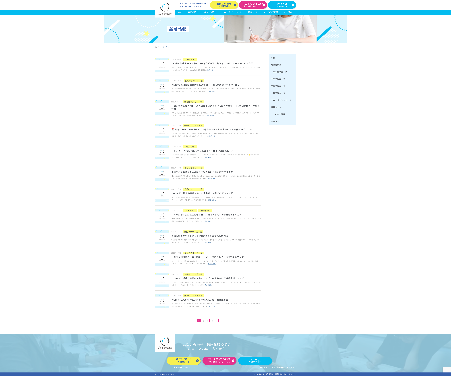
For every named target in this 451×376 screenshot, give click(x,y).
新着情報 (205, 210)
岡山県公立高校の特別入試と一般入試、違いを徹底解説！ (200, 299)
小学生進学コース (279, 71)
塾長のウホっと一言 (194, 80)
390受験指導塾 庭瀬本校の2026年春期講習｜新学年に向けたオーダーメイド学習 (212, 63)
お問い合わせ (224, 5)
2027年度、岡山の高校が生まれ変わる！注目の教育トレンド (202, 193)
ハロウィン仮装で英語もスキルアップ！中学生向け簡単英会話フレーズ (207, 278)
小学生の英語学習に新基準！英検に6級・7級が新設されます (202, 171)
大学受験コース (278, 93)
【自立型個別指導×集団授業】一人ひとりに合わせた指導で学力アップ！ (208, 256)
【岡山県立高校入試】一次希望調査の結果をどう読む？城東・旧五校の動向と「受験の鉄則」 (215, 107)
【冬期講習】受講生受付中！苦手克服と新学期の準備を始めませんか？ (207, 214)
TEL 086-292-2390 (219, 360)
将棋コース (253, 12)
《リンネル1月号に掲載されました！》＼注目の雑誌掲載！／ (202, 150)
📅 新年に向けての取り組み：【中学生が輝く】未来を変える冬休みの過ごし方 (211, 129)
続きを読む (211, 70)
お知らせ (190, 59)
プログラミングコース (232, 12)
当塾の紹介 (193, 12)
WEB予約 (282, 5)
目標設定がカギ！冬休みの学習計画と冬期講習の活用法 (199, 235)
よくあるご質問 (271, 12)
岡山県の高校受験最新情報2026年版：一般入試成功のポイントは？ (205, 84)
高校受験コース (278, 86)
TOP (180, 12)
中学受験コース (278, 79)
